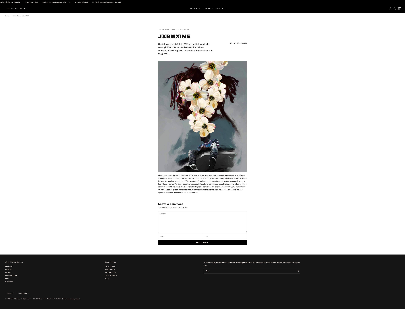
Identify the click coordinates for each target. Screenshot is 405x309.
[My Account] (391, 8)
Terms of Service (111, 275)
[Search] (395, 8)
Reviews (8, 269)
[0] (398, 8)
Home (7, 16)
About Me (8, 266)
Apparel (207, 8)
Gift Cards (9, 281)
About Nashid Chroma (14, 262)
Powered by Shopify (74, 299)
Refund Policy (110, 269)
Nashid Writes (15, 16)
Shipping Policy (110, 272)
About (218, 8)
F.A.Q (107, 278)
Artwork (194, 8)
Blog (7, 278)
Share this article (238, 43)
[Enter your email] (298, 271)
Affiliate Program (11, 275)
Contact (8, 272)
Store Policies (110, 262)
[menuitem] (195, 8)
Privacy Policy (110, 266)
